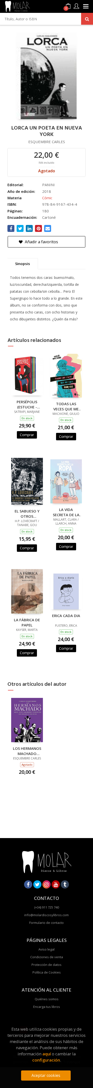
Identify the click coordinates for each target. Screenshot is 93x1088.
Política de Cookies (46, 972)
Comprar (27, 434)
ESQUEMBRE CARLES (46, 141)
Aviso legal (46, 949)
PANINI (48, 184)
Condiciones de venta (46, 957)
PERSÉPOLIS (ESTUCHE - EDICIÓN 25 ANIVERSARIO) (27, 404)
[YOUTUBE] (56, 884)
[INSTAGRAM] (46, 884)
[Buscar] (87, 19)
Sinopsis (22, 263)
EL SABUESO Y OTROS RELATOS (27, 513)
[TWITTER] (37, 884)
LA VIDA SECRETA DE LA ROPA (66, 512)
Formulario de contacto (46, 922)
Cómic (47, 197)
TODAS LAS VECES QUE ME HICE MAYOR (66, 406)
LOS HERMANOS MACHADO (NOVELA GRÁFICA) (27, 751)
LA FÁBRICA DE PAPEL (27, 622)
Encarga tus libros (46, 1006)
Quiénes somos (47, 999)
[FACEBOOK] (28, 884)
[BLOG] (65, 884)
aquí (46, 1054)
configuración (46, 1060)
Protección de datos (46, 964)
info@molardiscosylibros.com (46, 915)
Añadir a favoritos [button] (41, 241)
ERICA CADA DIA (66, 615)
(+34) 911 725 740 (46, 907)
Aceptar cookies (45, 1075)
